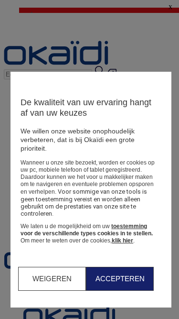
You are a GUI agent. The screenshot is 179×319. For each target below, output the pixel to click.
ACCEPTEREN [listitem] (120, 279)
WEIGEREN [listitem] (52, 279)
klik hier (122, 240)
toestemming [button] (129, 226)
